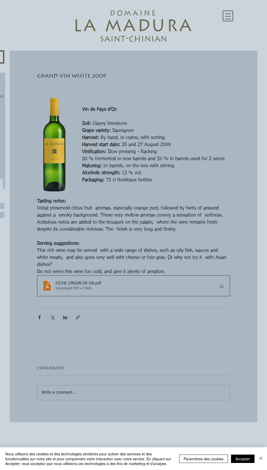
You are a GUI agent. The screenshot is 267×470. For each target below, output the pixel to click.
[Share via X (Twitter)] (52, 317)
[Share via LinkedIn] (65, 317)
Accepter (242, 458)
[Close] (261, 458)
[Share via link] (77, 317)
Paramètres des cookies (203, 458)
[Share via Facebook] (39, 317)
